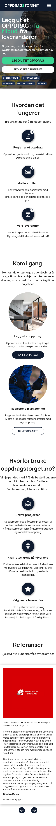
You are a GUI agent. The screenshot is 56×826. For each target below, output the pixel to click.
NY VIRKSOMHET (28, 431)
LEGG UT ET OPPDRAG (28, 60)
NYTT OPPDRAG (28, 355)
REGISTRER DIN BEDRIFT (28, 69)
